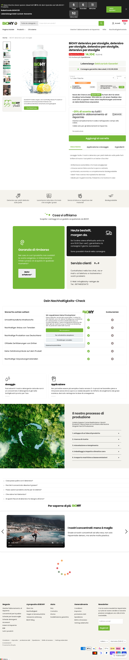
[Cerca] (101, 23)
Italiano (103, 641)
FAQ (51, 608)
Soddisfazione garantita (59, 617)
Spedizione (78, 617)
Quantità (119, 76)
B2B (4, 628)
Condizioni (78, 608)
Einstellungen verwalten (64, 340)
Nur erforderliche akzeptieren (64, 335)
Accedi (117, 23)
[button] (7, 45)
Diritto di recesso (80, 620)
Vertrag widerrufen (81, 623)
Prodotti (20, 29)
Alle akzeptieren (64, 330)
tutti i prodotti (8, 631)
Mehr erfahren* (27, 273)
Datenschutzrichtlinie (53, 345)
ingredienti (119, 147)
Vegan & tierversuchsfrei (36, 614)
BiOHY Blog (30, 620)
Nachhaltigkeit (32, 611)
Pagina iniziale (8, 29)
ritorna (52, 614)
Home (5, 38)
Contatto (54, 611)
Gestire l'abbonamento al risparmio (85, 29)
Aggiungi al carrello (97, 138)
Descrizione (75, 147)
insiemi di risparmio (10, 625)
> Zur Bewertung (31, 108)
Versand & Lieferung (34, 617)
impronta (77, 611)
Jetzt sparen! (112, 9)
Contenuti (72, 76)
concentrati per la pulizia (12, 614)
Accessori (6, 622)
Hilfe (104, 29)
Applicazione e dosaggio (98, 147)
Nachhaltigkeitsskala (117, 29)
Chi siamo (32, 29)
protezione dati (80, 614)
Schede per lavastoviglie (12, 616)
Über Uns (30, 608)
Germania (117, 641)
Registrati (104, 628)
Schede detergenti (10, 619)
